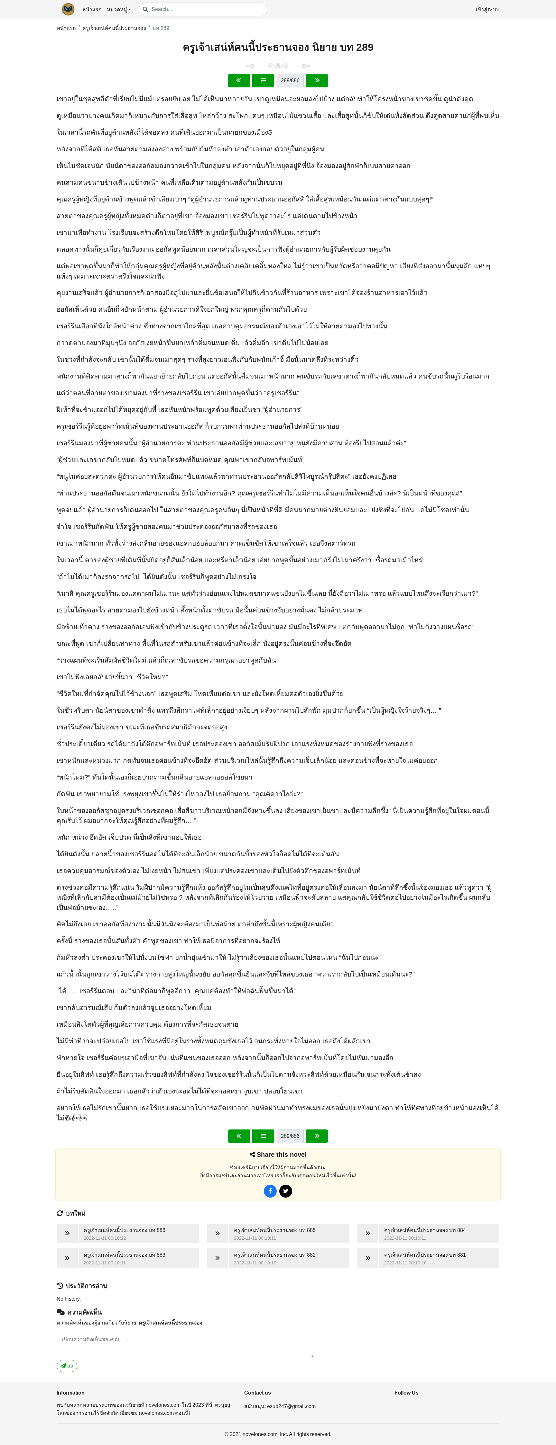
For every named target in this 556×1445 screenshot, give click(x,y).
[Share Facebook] (270, 1191)
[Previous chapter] (239, 80)
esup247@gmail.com (291, 1406)
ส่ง (69, 1366)
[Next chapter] (317, 80)
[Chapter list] (263, 80)
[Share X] (285, 1191)
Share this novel (282, 1154)
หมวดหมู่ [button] (117, 9)
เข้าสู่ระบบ (487, 9)
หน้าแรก (92, 9)
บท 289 (161, 28)
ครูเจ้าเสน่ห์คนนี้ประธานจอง (114, 28)
